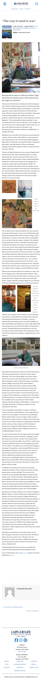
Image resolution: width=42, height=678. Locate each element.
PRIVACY (34, 664)
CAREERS (7, 667)
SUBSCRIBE (19, 661)
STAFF (6, 664)
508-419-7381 (22, 651)
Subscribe (14, 9)
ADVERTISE (19, 667)
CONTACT (34, 661)
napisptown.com (22, 553)
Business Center (19, 670)
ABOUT (6, 661)
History (26, 28)
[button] (37, 4)
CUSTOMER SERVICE (19, 664)
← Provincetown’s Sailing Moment (12, 607)
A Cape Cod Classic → (33, 611)
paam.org (11, 555)
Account (28, 9)
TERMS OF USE (33, 667)
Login (21, 9)
